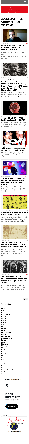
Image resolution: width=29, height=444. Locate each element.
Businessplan (5, 314)
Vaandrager (5, 366)
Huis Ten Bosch (6, 332)
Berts (3, 308)
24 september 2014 (7, 240)
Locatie (3, 340)
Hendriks (4, 328)
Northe (3, 350)
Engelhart (4, 320)
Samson (3, 358)
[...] (19, 58)
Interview (4, 334)
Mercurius (4, 344)
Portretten (4, 354)
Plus (2, 352)
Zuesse (3, 374)
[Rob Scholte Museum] (14, 10)
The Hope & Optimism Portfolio (11, 362)
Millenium (4, 346)
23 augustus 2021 (6, 176)
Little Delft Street (6, 338)
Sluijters (4, 360)
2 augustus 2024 (6, 146)
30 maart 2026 (6, 78)
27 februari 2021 (6, 210)
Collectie (4, 316)
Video (3, 372)
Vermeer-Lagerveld (7, 370)
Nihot (3, 348)
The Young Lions (6, 364)
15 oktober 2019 (6, 44)
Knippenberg (5, 336)
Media (3, 342)
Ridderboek (5, 356)
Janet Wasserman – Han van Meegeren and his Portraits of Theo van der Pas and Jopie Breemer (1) (14, 244)
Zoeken (25, 299)
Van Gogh (4, 368)
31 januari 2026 (6, 116)
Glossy (3, 324)
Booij (3, 310)
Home (3, 330)
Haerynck (4, 326)
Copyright (4, 318)
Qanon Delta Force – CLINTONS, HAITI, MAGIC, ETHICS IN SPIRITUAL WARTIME (13, 48)
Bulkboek (4, 312)
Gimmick (4, 322)
